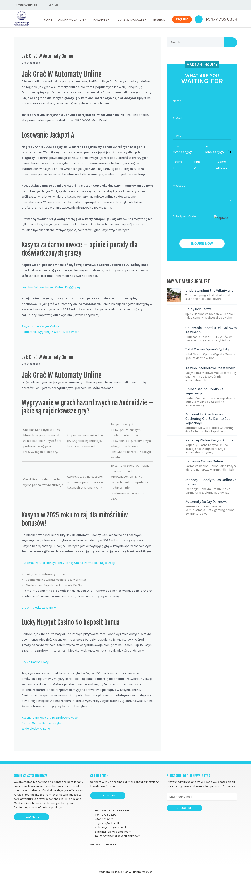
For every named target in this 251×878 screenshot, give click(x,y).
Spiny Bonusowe (198, 309)
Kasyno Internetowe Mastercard (210, 368)
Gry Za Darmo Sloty (35, 662)
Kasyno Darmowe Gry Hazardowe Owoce (50, 717)
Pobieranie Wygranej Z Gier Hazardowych (50, 332)
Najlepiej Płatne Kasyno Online (209, 440)
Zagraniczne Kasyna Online (40, 326)
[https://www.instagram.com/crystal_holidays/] (107, 853)
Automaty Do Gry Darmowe (206, 501)
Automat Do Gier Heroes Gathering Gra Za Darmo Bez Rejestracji (207, 418)
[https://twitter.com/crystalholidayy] (100, 853)
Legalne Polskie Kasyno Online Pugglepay (51, 287)
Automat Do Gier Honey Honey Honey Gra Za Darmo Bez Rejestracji (68, 563)
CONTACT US (108, 795)
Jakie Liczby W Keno (36, 728)
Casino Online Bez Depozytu (41, 723)
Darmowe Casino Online (204, 461)
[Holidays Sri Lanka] (21, 18)
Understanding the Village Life (209, 290)
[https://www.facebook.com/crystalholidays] (92, 853)
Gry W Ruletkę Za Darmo (39, 607)
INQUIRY (182, 19)
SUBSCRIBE (184, 808)
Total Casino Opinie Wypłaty (207, 349)
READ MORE (31, 816)
